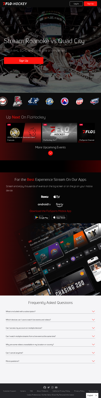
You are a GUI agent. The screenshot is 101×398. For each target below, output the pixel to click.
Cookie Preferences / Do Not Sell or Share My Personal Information (50, 395)
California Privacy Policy (61, 391)
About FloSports (42, 391)
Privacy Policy (79, 391)
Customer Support (9, 391)
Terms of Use (93, 391)
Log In (76, 3)
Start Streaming (23, 135)
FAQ (31, 391)
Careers (23, 391)
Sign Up (90, 3)
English (90, 395)
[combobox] (92, 395)
